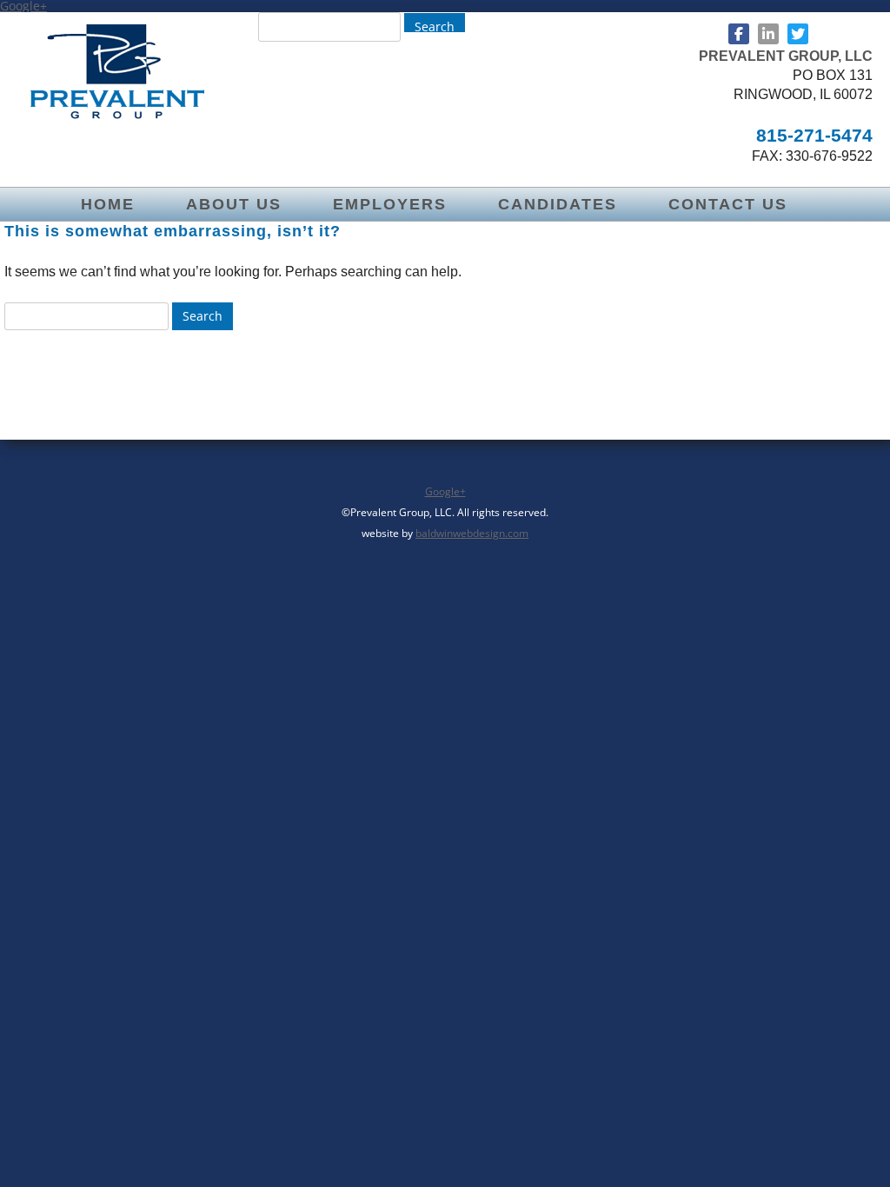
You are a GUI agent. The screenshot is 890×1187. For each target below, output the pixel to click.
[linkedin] (768, 33)
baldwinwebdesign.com (471, 533)
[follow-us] (738, 33)
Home (108, 204)
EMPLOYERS (390, 204)
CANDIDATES (557, 204)
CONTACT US (727, 204)
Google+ (445, 491)
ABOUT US (234, 204)
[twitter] (797, 33)
